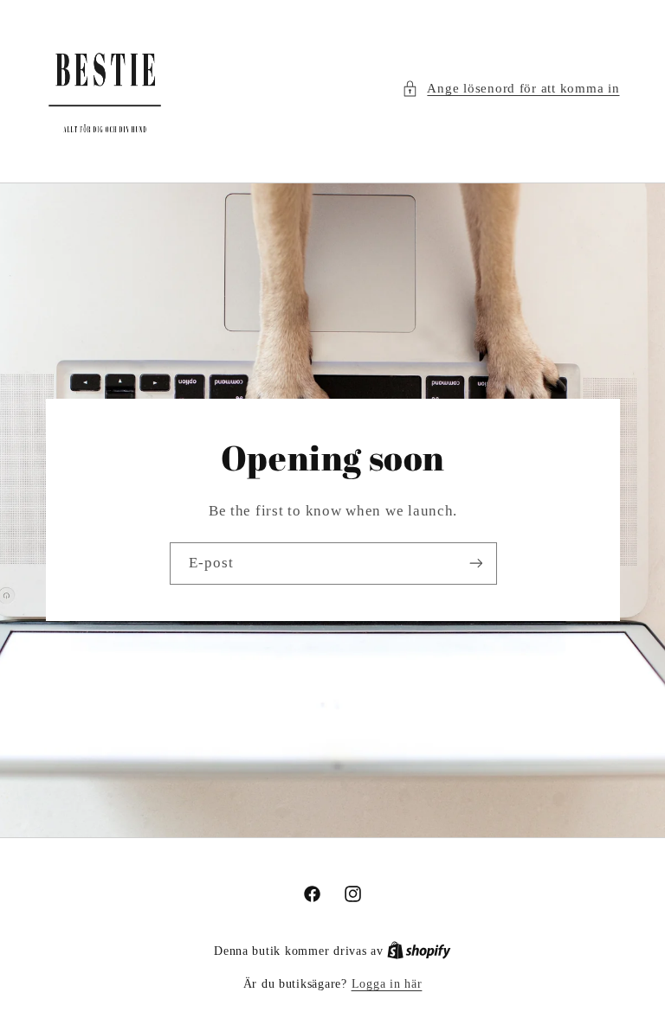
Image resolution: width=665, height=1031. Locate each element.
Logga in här (387, 983)
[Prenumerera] (475, 563)
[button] (510, 89)
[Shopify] (419, 951)
